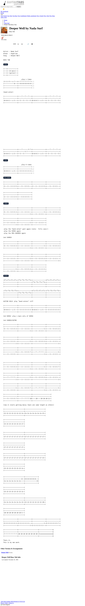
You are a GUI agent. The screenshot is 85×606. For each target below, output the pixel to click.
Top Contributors (22, 16)
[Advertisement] (42, 126)
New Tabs (46, 16)
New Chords (40, 16)
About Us (11, 603)
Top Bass (14, 16)
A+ (22, 44)
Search (18, 6)
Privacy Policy (4, 603)
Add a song (4, 17)
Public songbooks (31, 16)
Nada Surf (6, 23)
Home (2, 13)
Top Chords (4, 16)
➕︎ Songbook (6, 44)
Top (2, 14)
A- (18, 44)
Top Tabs (9, 16)
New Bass (52, 16)
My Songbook (4, 11)
